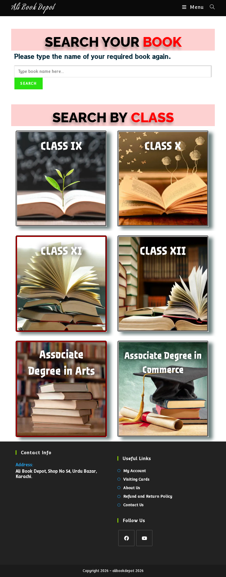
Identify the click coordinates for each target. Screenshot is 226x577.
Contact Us (133, 505)
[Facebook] (126, 538)
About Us (131, 488)
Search (28, 83)
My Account (134, 471)
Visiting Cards (136, 479)
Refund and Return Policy (147, 496)
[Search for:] (210, 7)
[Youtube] (144, 538)
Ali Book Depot (32, 8)
